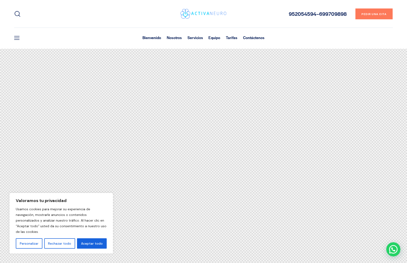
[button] (17, 37)
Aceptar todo (92, 243)
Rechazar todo (59, 243)
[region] (61, 223)
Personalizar (29, 243)
